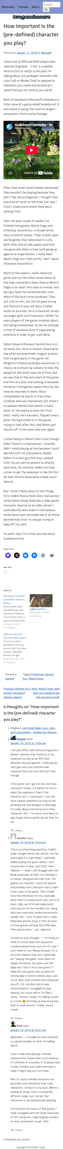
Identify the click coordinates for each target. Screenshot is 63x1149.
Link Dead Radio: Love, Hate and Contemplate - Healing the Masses (33, 730)
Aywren (21, 739)
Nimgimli (46, 53)
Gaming (9, 678)
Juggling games (37, 609)
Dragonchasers (31, 17)
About (35, 7)
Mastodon (8, 7)
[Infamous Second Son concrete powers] (17, 648)
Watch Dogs (36, 678)
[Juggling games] (41, 600)
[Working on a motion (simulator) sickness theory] (17, 611)
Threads (23, 7)
